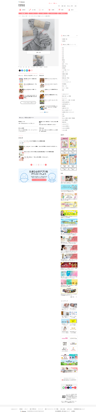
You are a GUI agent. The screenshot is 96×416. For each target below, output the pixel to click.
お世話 (63, 61)
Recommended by (42, 112)
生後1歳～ (64, 41)
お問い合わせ (69, 409)
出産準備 (53, 9)
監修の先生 (64, 122)
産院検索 (63, 106)
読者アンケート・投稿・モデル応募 (68, 100)
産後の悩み (64, 65)
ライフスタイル (65, 79)
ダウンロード (39, 179)
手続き (63, 116)
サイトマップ (40, 409)
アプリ (33, 13)
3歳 (63, 53)
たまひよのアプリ (65, 124)
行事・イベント (65, 71)
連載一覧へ (72, 296)
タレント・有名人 (65, 87)
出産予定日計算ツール (66, 104)
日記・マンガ (64, 85)
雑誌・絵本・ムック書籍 (66, 96)
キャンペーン (53, 13)
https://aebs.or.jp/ (68, 399)
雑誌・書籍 (23, 13)
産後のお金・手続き (65, 77)
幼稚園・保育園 (65, 73)
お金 (63, 114)
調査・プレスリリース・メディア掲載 (51, 409)
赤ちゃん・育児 (24, 16)
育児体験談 (64, 83)
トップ (20, 16)
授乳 (63, 57)
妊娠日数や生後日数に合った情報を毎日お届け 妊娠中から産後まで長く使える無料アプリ (39, 177)
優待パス (72, 9)
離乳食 (62, 9)
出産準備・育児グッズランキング (68, 112)
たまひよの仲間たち (65, 126)
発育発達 (63, 67)
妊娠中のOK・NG (65, 108)
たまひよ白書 (64, 130)
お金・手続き (34, 9)
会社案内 (73, 411)
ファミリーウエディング (66, 81)
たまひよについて (65, 94)
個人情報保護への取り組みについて (62, 411)
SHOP (51, 3)
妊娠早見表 (23, 9)
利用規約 (21, 409)
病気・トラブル (65, 63)
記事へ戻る (38, 52)
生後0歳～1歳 (64, 39)
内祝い (56, 3)
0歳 (63, 47)
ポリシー (26, 409)
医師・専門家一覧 (33, 409)
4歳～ (63, 55)
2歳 (63, 51)
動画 (63, 89)
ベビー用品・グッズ (65, 69)
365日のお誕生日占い (66, 102)
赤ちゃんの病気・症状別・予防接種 (68, 118)
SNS (43, 13)
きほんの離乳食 (65, 120)
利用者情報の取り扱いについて (79, 409)
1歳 (63, 49)
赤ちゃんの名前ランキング (67, 110)
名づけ (43, 9)
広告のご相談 (62, 409)
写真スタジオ (63, 13)
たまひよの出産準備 (65, 128)
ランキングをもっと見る (28, 102)
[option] (39, 35)
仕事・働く (64, 75)
